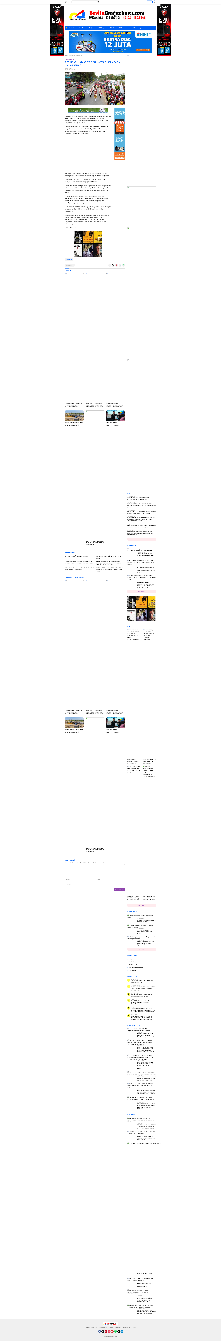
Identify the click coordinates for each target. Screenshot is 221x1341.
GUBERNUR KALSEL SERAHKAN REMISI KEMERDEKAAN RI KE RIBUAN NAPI (138, 498)
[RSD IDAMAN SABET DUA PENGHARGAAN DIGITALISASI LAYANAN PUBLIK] (141, 1279)
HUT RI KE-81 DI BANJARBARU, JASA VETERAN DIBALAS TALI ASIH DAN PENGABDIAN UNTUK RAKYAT (94, 405)
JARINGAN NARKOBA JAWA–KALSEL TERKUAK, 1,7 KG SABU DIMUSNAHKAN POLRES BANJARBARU (149, 898)
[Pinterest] (106, 1331)
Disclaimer (118, 1328)
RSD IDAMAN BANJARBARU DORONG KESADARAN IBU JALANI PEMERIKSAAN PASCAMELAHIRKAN (145, 1299)
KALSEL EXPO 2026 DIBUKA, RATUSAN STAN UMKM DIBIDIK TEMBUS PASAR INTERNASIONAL (141, 512)
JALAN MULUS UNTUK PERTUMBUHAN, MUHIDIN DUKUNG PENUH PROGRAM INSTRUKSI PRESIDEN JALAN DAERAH (142, 1017)
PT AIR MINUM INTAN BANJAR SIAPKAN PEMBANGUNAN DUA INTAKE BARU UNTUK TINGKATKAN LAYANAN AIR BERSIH (145, 1065)
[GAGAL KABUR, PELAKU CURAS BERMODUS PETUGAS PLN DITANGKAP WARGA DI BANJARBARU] (149, 693)
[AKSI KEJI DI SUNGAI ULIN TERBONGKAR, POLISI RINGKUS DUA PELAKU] (134, 830)
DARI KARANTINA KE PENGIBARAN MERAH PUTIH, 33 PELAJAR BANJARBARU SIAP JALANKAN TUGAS (115, 405)
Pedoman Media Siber (129, 1328)
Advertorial (69, 259)
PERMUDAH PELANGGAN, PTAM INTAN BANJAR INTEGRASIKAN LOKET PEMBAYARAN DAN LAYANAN (146, 1106)
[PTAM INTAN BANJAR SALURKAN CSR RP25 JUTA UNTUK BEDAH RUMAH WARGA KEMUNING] (141, 1073)
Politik (133, 28)
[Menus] (66, 2)
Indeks (149, 2)
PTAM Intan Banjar (124, 28)
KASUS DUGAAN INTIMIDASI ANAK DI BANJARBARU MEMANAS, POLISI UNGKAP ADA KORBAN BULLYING (133, 761)
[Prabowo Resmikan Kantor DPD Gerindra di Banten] (141, 916)
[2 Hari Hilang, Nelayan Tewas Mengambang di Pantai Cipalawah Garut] (141, 938)
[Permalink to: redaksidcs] (66, 69)
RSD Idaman (113, 28)
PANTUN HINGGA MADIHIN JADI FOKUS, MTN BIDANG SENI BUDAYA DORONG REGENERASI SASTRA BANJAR (140, 533)
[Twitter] (102, 1331)
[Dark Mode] (154, 2)
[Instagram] (109, 1331)
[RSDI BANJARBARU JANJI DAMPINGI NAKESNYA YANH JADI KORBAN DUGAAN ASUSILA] (141, 1306)
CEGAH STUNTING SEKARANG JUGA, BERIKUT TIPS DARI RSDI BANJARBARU (146, 1138)
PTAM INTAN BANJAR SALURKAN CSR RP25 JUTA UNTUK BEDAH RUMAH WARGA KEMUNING (146, 1078)
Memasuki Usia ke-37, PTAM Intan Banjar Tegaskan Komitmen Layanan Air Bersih (145, 1035)
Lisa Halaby (132, 970)
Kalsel (81, 28)
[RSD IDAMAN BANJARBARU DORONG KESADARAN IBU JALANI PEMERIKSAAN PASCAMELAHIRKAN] (141, 1292)
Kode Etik (94, 1328)
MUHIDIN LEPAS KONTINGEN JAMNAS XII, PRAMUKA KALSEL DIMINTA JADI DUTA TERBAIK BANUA (141, 526)
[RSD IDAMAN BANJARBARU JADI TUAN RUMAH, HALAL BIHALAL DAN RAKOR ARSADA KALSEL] (141, 1120)
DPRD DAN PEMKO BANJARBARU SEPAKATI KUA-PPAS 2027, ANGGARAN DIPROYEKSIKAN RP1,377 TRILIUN (115, 424)
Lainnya (139, 28)
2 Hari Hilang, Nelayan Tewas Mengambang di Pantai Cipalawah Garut (145, 943)
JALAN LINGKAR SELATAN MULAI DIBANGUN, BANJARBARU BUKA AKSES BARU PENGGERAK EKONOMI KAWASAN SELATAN (74, 424)
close (62, 4)
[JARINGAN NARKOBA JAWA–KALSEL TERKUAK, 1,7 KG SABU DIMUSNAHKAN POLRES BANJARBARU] (149, 830)
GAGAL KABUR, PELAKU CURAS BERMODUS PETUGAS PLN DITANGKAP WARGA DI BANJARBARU (149, 761)
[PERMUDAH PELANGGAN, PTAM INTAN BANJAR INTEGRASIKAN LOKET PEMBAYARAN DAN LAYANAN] (141, 1099)
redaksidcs (71, 68)
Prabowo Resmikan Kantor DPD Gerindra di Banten (146, 920)
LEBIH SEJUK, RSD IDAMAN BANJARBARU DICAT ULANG (145, 1274)
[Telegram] (122, 1331)
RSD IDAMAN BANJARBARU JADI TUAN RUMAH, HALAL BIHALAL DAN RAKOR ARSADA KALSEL (146, 1126)
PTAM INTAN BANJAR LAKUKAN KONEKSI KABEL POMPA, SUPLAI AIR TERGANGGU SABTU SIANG (146, 1092)
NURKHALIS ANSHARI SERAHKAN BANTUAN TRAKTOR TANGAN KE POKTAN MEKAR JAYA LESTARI (143, 988)
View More (141, 539)
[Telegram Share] (120, 265)
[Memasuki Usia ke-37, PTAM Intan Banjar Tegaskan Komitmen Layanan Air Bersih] (141, 1030)
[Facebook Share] (109, 265)
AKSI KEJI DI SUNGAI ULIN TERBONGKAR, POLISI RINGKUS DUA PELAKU (133, 898)
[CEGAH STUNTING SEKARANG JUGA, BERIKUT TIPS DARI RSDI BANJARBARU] (141, 1133)
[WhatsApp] (115, 1331)
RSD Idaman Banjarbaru (136, 967)
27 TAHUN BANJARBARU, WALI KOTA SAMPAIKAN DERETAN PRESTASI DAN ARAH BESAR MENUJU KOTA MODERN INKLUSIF (143, 1010)
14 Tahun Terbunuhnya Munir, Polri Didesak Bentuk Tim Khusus (145, 931)
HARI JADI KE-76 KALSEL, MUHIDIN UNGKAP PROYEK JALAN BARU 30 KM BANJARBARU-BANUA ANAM (141, 505)
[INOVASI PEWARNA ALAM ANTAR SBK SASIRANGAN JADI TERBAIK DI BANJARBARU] (95, 475)
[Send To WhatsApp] (123, 265)
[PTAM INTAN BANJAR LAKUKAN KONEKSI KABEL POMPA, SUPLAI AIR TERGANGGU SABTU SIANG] (141, 1086)
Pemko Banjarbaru (90, 28)
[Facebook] (99, 1331)
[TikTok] (118, 1331)
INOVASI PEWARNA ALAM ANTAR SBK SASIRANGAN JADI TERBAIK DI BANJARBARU (95, 543)
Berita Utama (73, 28)
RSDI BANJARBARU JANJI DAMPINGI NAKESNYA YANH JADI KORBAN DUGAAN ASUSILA (146, 1311)
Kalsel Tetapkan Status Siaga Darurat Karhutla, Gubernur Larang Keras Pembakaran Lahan (142, 1002)
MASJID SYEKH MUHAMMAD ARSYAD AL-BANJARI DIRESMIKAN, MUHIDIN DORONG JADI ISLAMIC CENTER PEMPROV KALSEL (141, 519)
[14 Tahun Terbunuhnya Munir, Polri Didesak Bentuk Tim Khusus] (141, 926)
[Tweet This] (113, 265)
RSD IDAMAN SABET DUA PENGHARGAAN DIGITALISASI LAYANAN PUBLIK (145, 1285)
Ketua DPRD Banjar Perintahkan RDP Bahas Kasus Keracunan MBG (141, 995)
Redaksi (111, 1328)
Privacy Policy (103, 1328)
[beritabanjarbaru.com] (110, 15)
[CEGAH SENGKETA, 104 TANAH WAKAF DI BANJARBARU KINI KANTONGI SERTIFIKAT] (74, 337)
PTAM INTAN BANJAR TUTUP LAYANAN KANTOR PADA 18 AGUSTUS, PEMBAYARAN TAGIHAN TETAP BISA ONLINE (145, 1049)
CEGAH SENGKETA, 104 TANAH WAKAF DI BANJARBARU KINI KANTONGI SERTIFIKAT (73, 405)
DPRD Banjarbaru (103, 28)
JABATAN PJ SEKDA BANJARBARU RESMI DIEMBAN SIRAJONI (142, 981)
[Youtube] (112, 1331)
